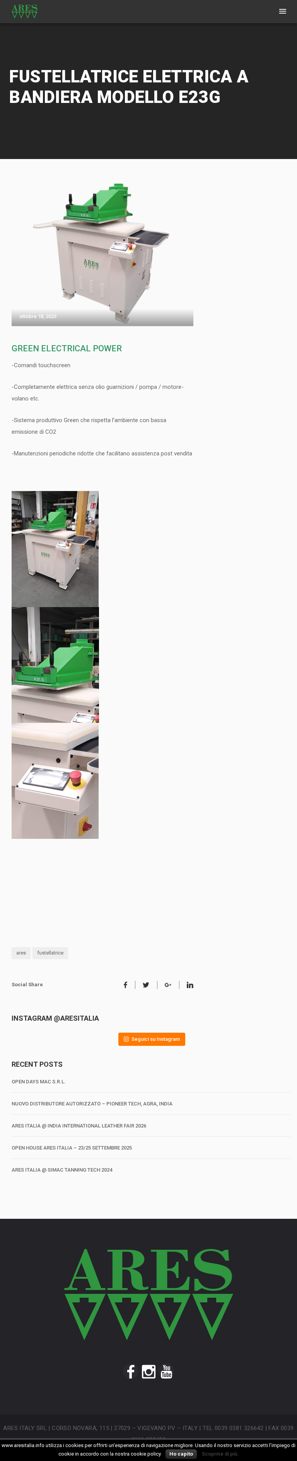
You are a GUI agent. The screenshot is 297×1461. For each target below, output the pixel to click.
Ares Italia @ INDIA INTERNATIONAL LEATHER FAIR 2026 (79, 1126)
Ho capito (181, 1454)
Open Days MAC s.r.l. (39, 1082)
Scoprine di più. (220, 1454)
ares (21, 953)
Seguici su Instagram (155, 1039)
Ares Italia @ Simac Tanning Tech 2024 (62, 1170)
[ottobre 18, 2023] (102, 253)
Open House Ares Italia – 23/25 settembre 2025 (72, 1148)
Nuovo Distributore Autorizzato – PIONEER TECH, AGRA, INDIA (92, 1104)
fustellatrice (50, 953)
